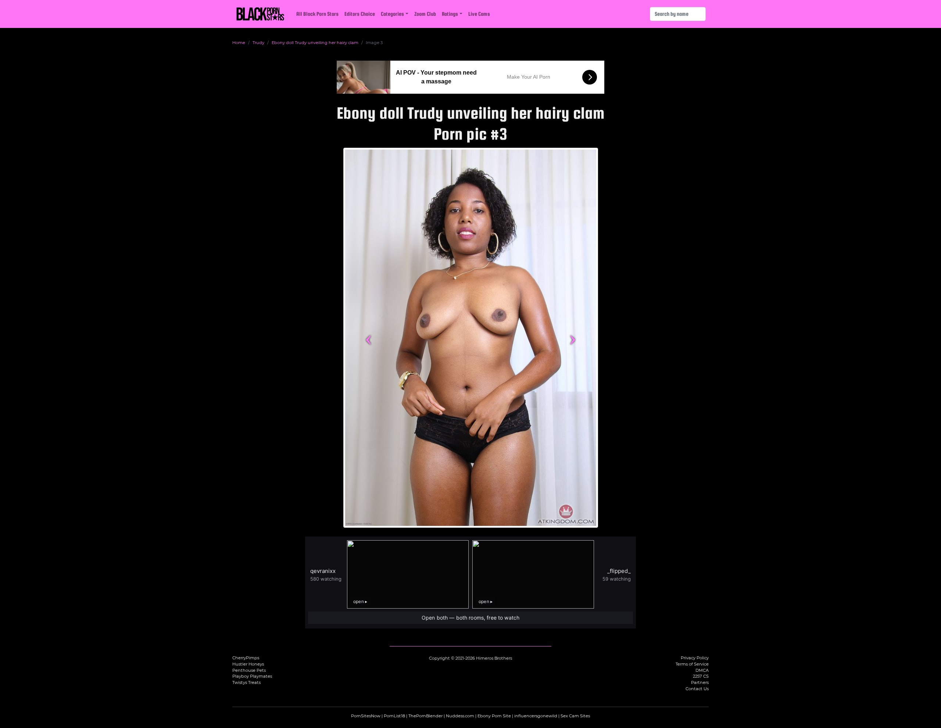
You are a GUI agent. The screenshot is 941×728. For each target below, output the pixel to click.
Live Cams (479, 14)
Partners (700, 682)
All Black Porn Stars (317, 14)
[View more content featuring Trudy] (470, 338)
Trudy (258, 42)
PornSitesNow (365, 715)
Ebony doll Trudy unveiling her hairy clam (315, 42)
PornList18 (394, 715)
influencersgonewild (535, 715)
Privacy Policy (695, 657)
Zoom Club (425, 14)
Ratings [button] (450, 14)
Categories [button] (392, 14)
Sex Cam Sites (575, 715)
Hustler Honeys (248, 664)
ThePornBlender (425, 715)
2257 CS (701, 676)
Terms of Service (692, 664)
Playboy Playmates (252, 676)
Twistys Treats (246, 682)
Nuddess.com (460, 715)
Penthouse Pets (249, 670)
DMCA (702, 670)
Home (238, 42)
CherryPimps (245, 657)
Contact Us (697, 688)
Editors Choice (359, 14)
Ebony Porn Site (494, 715)
